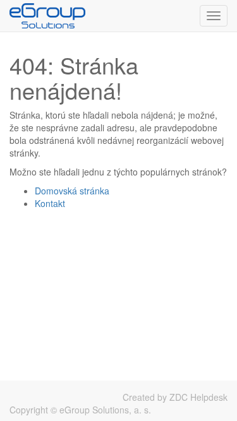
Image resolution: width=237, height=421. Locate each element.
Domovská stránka (72, 190)
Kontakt (50, 203)
